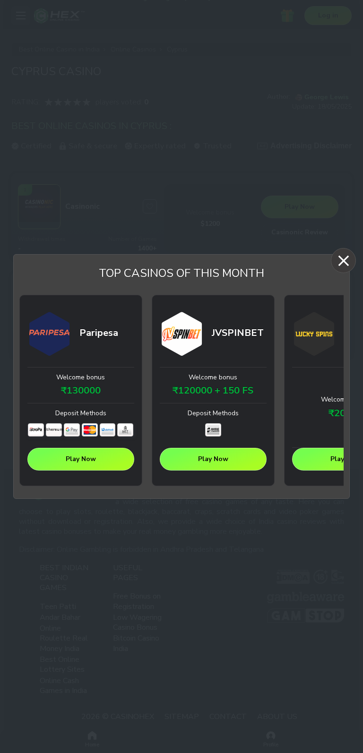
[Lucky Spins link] (314, 335)
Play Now (81, 458)
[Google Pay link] (72, 429)
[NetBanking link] (125, 429)
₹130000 (81, 391)
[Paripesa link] (49, 335)
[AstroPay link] (36, 429)
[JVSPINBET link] (182, 335)
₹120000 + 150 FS (213, 391)
